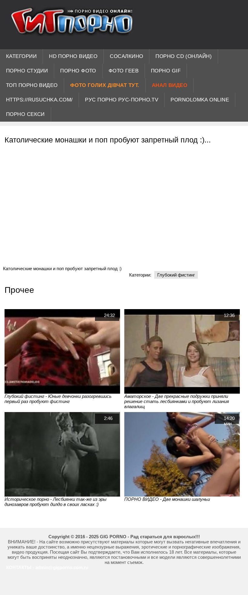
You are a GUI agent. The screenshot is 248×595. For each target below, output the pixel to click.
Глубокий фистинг (176, 274)
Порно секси (25, 114)
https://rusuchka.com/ (39, 100)
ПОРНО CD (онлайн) (183, 56)
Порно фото (78, 71)
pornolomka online (200, 100)
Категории (21, 56)
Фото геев (124, 71)
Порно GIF (166, 71)
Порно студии (27, 71)
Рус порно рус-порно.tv (121, 100)
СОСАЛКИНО (126, 56)
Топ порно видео (32, 85)
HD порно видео (73, 56)
